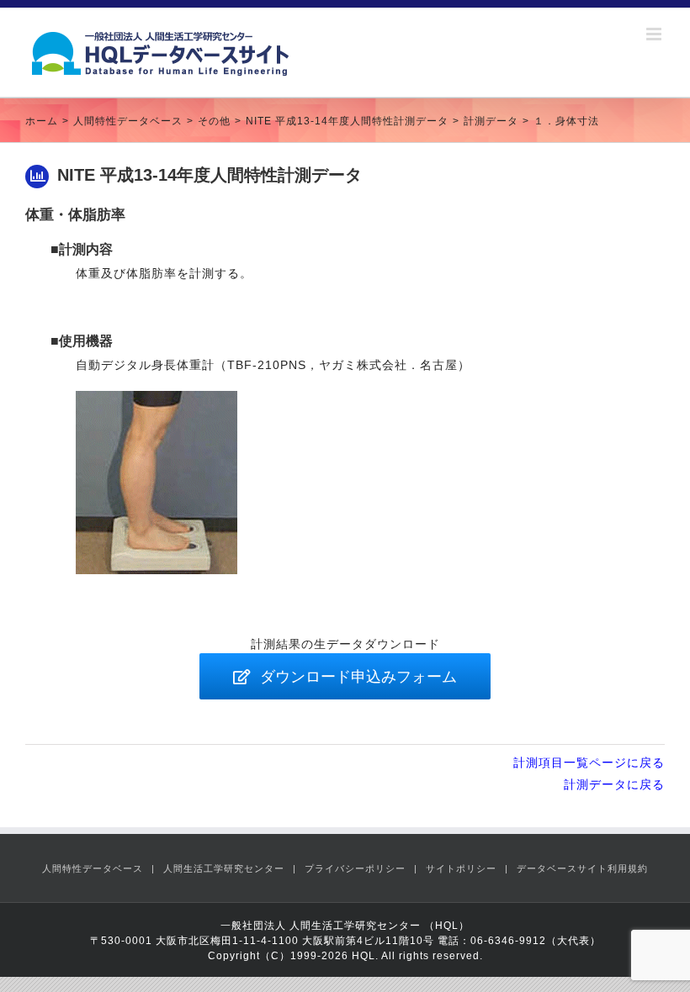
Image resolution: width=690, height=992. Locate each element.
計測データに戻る (614, 784)
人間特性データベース (92, 868)
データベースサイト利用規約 (582, 868)
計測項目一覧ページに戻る (589, 762)
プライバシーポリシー (355, 868)
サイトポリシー (461, 868)
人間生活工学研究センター (223, 868)
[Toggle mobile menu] (655, 34)
